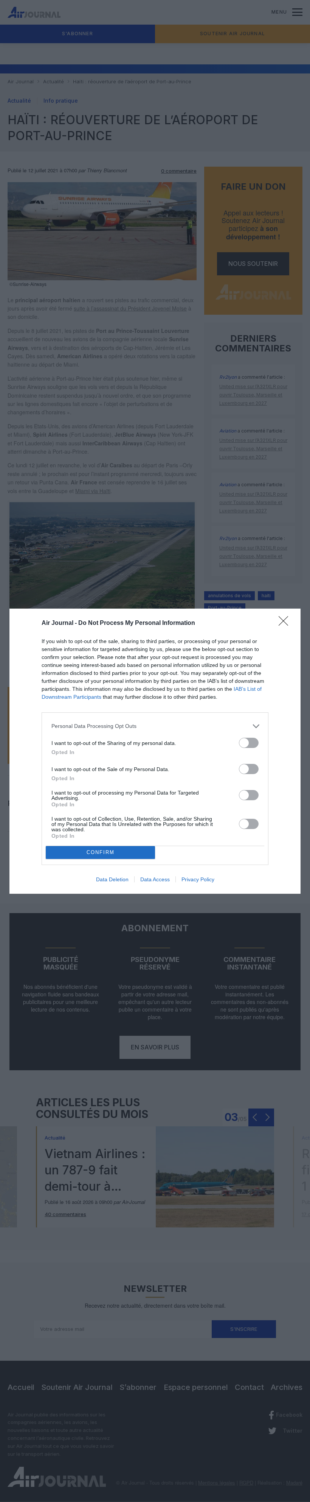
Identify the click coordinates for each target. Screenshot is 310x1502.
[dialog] (155, 751)
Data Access (155, 879)
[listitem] (155, 726)
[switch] (249, 743)
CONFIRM (101, 852)
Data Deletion (112, 879)
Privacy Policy (197, 879)
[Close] (286, 623)
